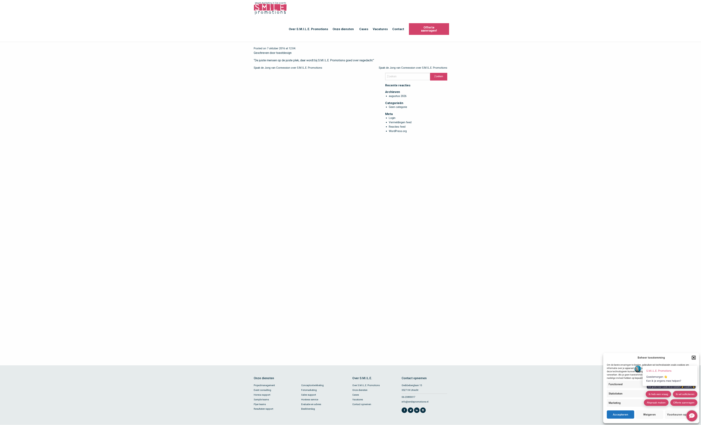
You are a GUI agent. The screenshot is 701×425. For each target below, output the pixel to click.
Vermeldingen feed (400, 122)
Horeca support (262, 394)
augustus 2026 (398, 96)
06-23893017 (408, 397)
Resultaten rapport (263, 408)
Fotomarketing (309, 390)
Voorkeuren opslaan (680, 414)
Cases (363, 29)
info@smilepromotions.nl (415, 401)
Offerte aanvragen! (429, 29)
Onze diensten (343, 29)
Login (392, 118)
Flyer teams (260, 404)
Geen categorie (398, 107)
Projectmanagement (264, 385)
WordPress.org (398, 131)
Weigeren (649, 414)
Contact (398, 29)
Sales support (308, 394)
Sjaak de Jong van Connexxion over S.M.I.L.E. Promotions (288, 67)
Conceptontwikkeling (312, 385)
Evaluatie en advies (311, 404)
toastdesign (284, 53)
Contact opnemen (361, 404)
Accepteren (620, 414)
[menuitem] (308, 29)
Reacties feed (397, 126)
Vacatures (380, 29)
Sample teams (261, 399)
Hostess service (309, 399)
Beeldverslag (308, 408)
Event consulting (262, 390)
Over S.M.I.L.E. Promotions (308, 29)
